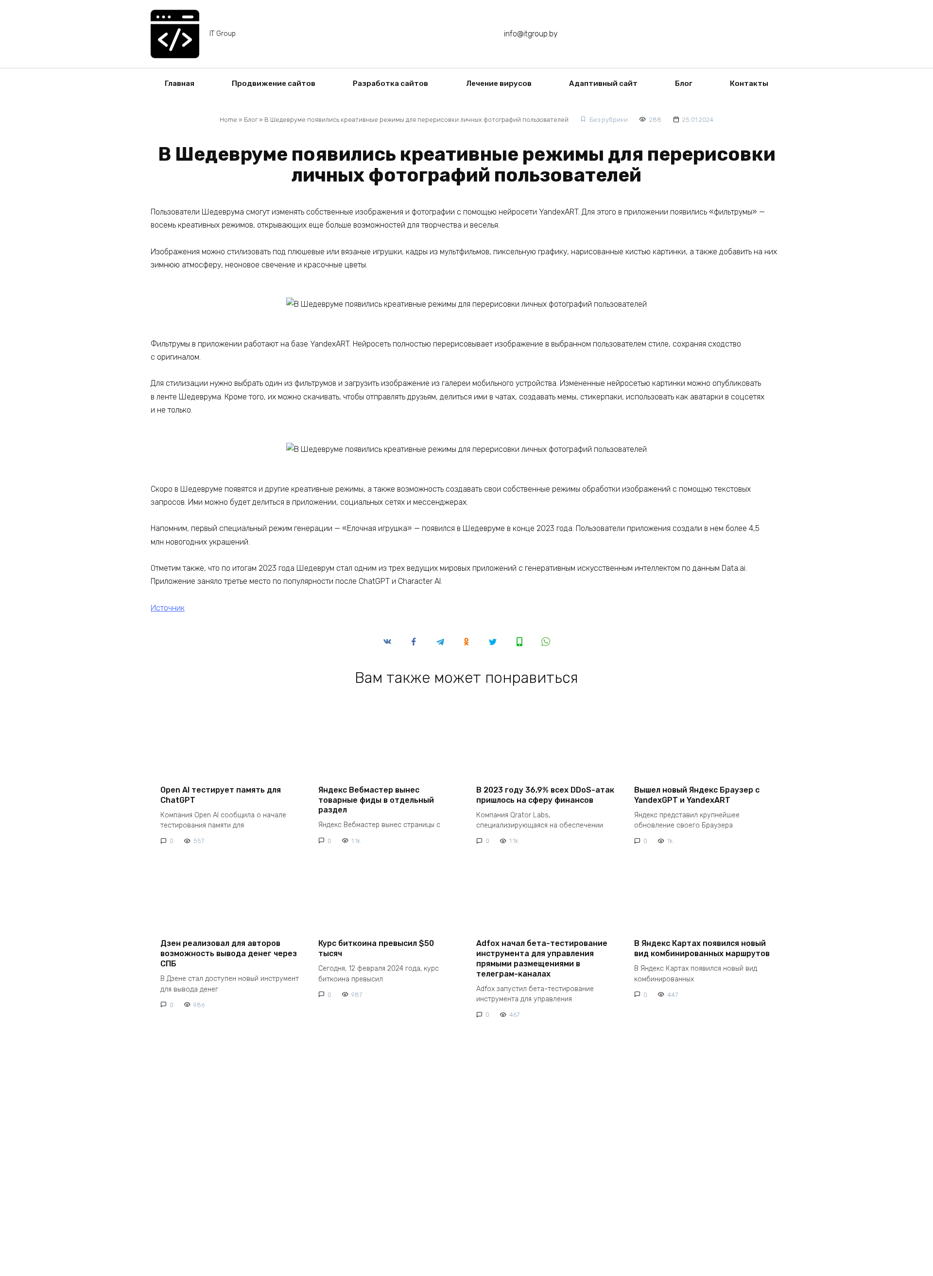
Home (228, 119)
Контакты (749, 83)
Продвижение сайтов (273, 83)
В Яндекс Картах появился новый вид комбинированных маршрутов (702, 948)
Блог (683, 83)
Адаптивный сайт (603, 83)
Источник (168, 608)
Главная (179, 83)
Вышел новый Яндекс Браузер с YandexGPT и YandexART (697, 794)
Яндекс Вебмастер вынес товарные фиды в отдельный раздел (376, 799)
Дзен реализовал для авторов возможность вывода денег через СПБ (228, 953)
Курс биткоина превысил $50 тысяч (376, 948)
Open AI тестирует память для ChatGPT (220, 794)
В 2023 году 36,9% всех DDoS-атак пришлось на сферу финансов (545, 794)
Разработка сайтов (390, 83)
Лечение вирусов (499, 83)
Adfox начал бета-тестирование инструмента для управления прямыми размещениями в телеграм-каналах (541, 958)
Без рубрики (608, 119)
